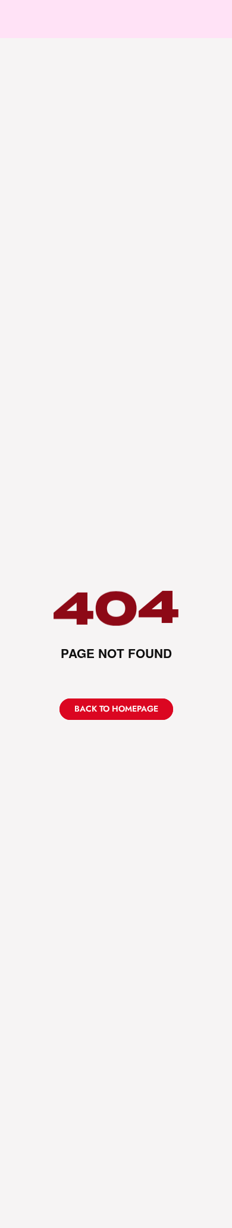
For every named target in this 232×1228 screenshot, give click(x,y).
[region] (116, 608)
